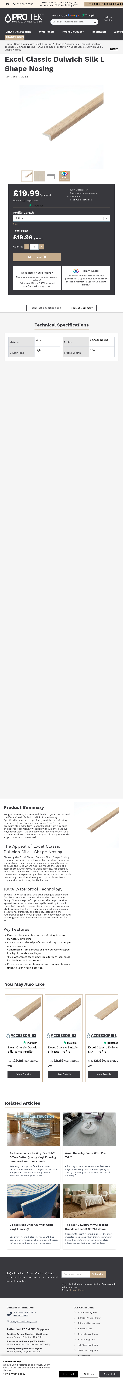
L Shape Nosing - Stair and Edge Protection (42, 47)
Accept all (110, 1374)
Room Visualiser (73, 31)
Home (8, 44)
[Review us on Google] (74, 15)
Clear (15, 224)
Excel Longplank (86, 1340)
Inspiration (99, 31)
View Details (23, 1074)
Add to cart (35, 257)
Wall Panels (46, 31)
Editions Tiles (84, 1329)
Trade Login (15, 37)
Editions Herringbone (88, 1323)
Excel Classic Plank (87, 1334)
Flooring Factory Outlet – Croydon (24, 1349)
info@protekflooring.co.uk (36, 286)
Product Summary (81, 308)
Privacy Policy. (77, 1290)
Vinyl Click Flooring (18, 31)
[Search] (95, 22)
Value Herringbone (87, 1312)
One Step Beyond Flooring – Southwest (27, 1334)
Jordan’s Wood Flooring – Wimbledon (26, 1341)
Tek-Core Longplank (87, 1350)
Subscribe (98, 1274)
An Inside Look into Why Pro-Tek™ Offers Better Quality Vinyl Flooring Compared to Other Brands (33, 1157)
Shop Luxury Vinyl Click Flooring (33, 44)
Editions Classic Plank (89, 1318)
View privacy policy (14, 1374)
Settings (89, 1374)
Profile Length (23, 212)
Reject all (68, 1374)
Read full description (81, 200)
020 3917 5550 (38, 283)
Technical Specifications (45, 308)
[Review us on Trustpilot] (89, 15)
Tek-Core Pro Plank (87, 1345)
